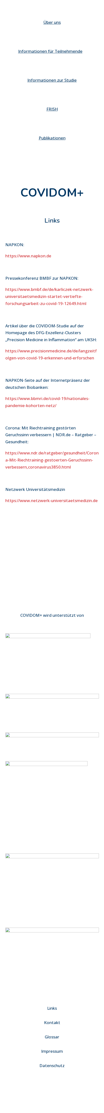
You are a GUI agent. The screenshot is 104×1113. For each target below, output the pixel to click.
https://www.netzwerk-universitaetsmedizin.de (51, 500)
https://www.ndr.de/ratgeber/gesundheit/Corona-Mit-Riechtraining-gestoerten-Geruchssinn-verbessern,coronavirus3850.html (52, 460)
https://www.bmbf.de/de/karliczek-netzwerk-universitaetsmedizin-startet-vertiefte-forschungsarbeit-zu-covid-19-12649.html (49, 296)
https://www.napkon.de (28, 256)
